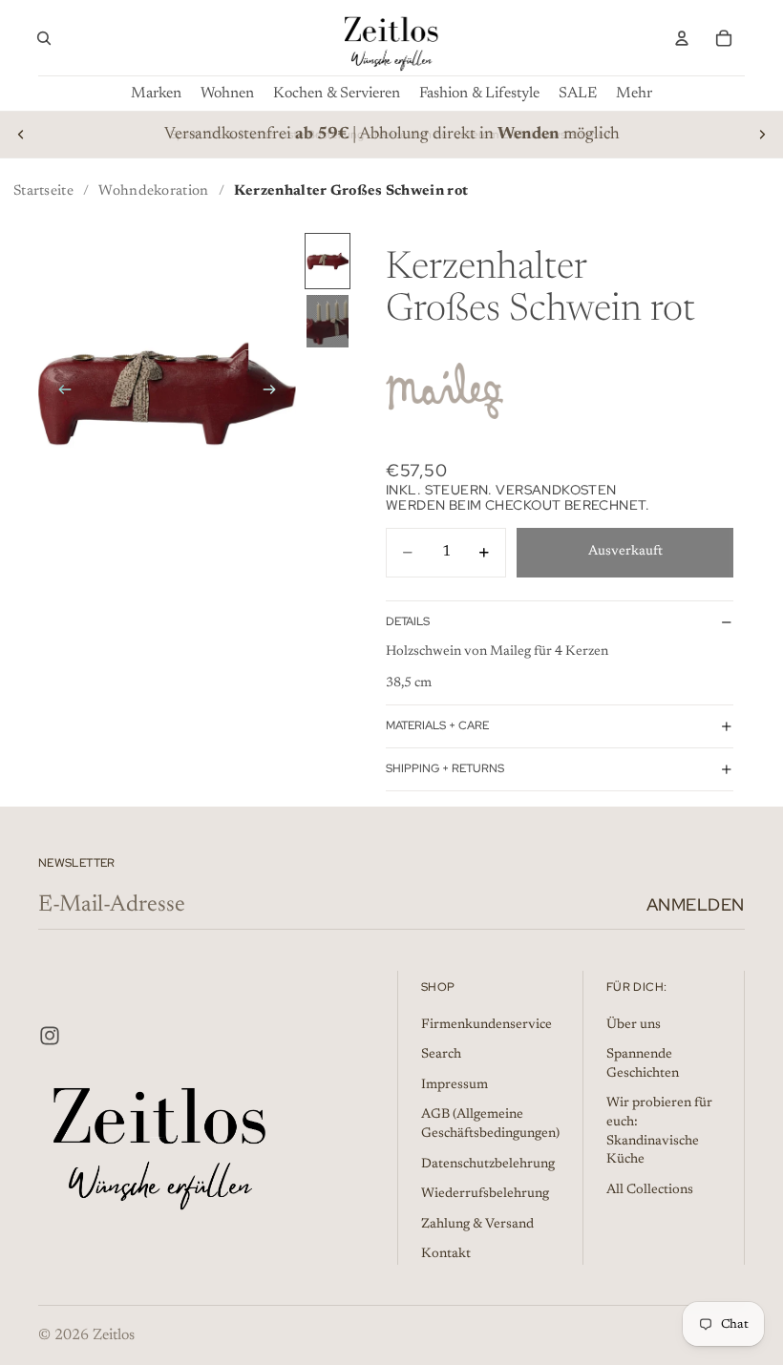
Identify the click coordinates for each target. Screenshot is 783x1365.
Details (408, 621)
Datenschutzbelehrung (488, 1163)
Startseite (43, 191)
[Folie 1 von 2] (328, 261)
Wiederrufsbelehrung (485, 1194)
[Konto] (682, 38)
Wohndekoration (153, 191)
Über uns (633, 1024)
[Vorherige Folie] (21, 135)
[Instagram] (49, 1034)
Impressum (454, 1085)
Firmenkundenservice (486, 1024)
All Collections (649, 1189)
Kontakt (446, 1254)
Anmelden (695, 904)
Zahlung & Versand (477, 1223)
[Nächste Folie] (762, 135)
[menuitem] (634, 94)
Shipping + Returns (445, 768)
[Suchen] (44, 38)
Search (441, 1054)
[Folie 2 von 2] (328, 321)
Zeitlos (114, 1335)
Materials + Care (437, 725)
